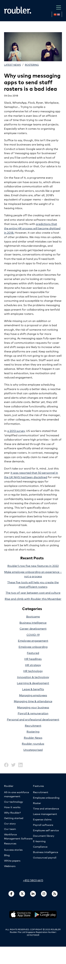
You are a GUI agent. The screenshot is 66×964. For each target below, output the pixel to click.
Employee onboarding (33, 647)
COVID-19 (33, 634)
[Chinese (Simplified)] (55, 14)
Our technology (13, 801)
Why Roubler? (12, 812)
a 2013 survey (16, 431)
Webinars (9, 866)
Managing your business (33, 707)
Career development (33, 628)
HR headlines (33, 659)
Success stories (13, 849)
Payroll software (43, 824)
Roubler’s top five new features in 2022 (33, 566)
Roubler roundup (33, 743)
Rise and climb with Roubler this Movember (33, 599)
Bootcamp (33, 616)
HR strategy (33, 665)
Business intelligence (33, 622)
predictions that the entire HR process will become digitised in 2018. (32, 228)
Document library (43, 835)
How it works (12, 807)
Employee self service (46, 830)
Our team (10, 828)
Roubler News (33, 737)
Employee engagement (33, 640)
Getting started (13, 818)
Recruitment (33, 725)
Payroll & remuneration (33, 713)
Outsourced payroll (44, 857)
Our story (10, 823)
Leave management (45, 813)
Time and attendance (46, 808)
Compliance (40, 846)
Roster (37, 803)
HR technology (33, 671)
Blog (7, 855)
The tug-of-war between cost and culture (33, 592)
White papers (12, 860)
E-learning (39, 841)
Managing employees (33, 695)
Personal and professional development (33, 719)
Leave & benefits (33, 689)
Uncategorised (33, 749)
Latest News (12, 64)
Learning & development (33, 683)
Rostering (32, 64)
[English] (58, 14)
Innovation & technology (33, 677)
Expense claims (42, 819)
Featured (33, 653)
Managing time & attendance (33, 701)
